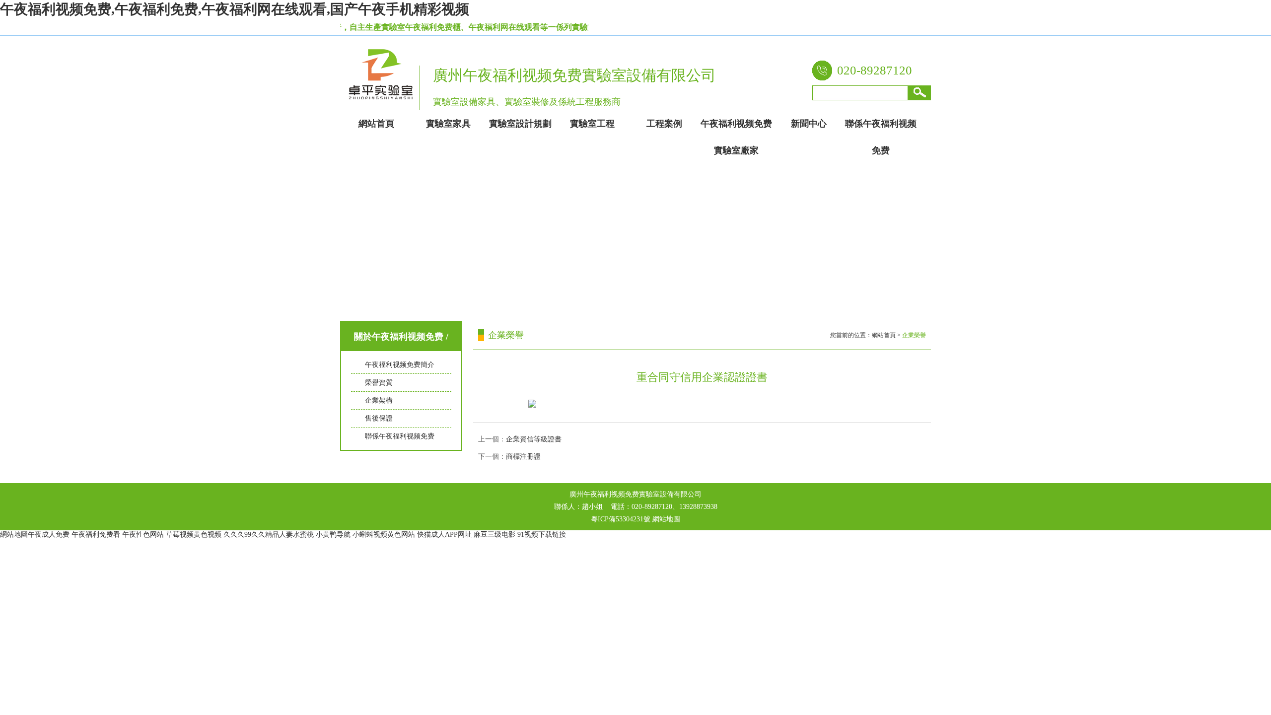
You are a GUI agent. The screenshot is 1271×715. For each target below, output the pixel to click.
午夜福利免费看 (95, 534)
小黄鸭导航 (333, 534)
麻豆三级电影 (494, 534)
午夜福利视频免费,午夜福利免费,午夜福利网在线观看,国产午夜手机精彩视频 (234, 9)
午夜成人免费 (49, 534)
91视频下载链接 (541, 534)
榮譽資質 (379, 382)
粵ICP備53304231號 (620, 519)
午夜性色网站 (143, 534)
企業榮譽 (914, 335)
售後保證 (379, 418)
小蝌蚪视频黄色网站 (384, 534)
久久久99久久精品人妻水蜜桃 (268, 534)
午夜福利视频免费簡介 (399, 364)
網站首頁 (884, 335)
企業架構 (379, 400)
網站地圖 (666, 519)
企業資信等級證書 (534, 439)
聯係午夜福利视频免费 (399, 436)
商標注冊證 (523, 456)
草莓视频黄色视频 (193, 534)
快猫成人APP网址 (444, 534)
